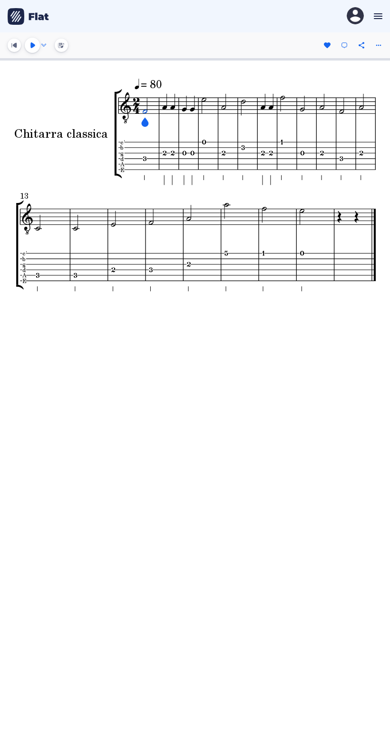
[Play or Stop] (32, 45)
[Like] (327, 45)
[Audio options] (44, 45)
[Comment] (344, 45)
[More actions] (378, 45)
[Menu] (376, 16)
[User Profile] (355, 16)
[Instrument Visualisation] (61, 45)
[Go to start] (14, 45)
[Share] (361, 45)
